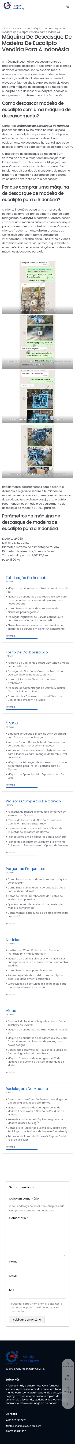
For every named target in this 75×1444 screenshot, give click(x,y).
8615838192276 (17, 1420)
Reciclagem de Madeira (27, 1088)
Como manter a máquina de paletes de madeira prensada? (38, 914)
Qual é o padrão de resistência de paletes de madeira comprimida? (35, 906)
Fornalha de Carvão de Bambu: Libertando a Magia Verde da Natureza (38, 664)
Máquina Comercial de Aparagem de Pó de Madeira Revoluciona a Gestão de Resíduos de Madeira (36, 1062)
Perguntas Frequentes (25, 868)
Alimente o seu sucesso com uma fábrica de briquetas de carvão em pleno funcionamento (36, 627)
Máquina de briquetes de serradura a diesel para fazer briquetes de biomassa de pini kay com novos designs (37, 600)
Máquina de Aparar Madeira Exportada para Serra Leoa (37, 776)
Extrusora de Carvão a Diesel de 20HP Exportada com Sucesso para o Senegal (37, 735)
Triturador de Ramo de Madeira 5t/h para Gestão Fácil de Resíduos (38, 1137)
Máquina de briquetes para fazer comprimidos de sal (38, 589)
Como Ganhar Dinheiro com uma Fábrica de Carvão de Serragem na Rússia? (35, 698)
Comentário (18, 1218)
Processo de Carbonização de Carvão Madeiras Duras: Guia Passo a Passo (36, 689)
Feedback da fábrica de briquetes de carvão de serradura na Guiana (37, 813)
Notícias (13, 939)
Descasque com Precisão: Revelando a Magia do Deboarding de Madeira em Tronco (37, 1051)
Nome (14, 1262)
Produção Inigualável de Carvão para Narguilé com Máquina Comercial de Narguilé (35, 618)
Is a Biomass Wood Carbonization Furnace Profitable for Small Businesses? (33, 951)
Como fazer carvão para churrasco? (30, 970)
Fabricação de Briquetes (28, 577)
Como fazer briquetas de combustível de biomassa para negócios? (33, 610)
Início (5, 28)
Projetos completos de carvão (33, 801)
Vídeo (11, 1010)
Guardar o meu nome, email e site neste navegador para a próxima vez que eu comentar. (37, 1307)
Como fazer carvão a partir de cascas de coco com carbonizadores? (36, 889)
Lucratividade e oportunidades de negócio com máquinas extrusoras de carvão (37, 985)
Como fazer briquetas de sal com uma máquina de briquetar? (37, 880)
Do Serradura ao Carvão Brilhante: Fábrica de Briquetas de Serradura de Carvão (35, 830)
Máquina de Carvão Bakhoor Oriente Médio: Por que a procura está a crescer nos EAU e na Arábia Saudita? (38, 962)
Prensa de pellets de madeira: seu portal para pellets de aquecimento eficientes (35, 977)
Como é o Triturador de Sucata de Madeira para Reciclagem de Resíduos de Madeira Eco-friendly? (38, 1129)
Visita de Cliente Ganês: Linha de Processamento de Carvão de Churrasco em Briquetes (37, 743)
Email (14, 1276)
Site (11, 1290)
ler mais (10, 636)
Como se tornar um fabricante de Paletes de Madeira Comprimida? (35, 897)
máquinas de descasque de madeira (43, 126)
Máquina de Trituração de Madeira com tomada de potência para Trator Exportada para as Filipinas (37, 766)
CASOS (15, 28)
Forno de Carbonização (27, 652)
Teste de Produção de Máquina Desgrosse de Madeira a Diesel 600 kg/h (35, 1121)
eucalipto (26, 218)
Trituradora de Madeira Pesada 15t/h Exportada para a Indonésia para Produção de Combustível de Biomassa (37, 754)
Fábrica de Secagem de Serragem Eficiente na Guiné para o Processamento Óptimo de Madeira (38, 843)
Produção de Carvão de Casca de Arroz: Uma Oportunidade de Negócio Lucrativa (35, 672)
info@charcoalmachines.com (24, 1425)
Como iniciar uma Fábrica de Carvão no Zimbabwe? (32, 681)
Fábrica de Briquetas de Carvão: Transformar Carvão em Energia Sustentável (35, 821)
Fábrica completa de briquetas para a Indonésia (37, 837)
